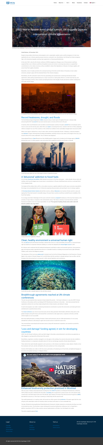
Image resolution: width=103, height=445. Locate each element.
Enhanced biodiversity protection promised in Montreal (48, 388)
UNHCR (77, 138)
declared (26, 133)
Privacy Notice (9, 429)
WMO (41, 120)
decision (28, 242)
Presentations (56, 425)
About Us (61, 2)
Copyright (8, 425)
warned (66, 124)
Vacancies (79, 2)
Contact (86, 2)
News (73, 2)
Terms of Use (9, 431)
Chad (34, 138)
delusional (57, 191)
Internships (32, 429)
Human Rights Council (66, 244)
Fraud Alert (8, 427)
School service (56, 427)
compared (57, 197)
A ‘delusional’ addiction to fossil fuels (39, 177)
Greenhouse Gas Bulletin (33, 179)
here (37, 411)
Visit (67, 2)
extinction (63, 399)
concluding (48, 392)
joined (35, 121)
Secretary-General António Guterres (31, 191)
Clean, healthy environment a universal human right (46, 240)
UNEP (78, 394)
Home (55, 2)
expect (49, 126)
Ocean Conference (27, 311)
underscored (40, 254)
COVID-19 (54, 390)
